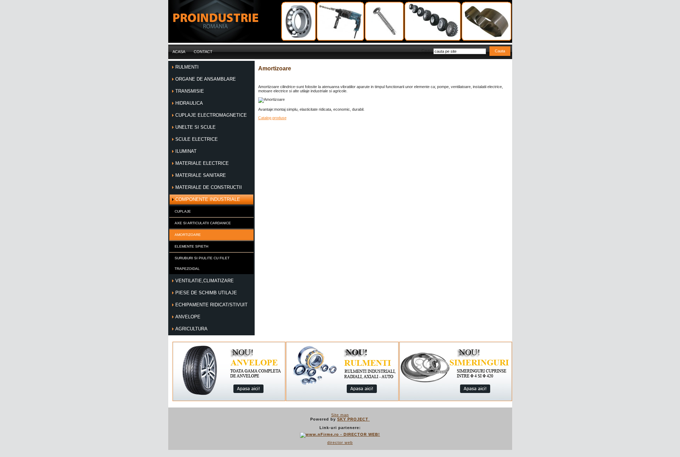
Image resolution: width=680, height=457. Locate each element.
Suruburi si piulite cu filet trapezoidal (202, 263)
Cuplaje (183, 211)
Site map (340, 415)
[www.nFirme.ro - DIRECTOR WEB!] (340, 434)
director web (340, 442)
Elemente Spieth (191, 246)
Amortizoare (188, 235)
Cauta (426, 50)
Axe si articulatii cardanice (203, 223)
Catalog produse (272, 118)
